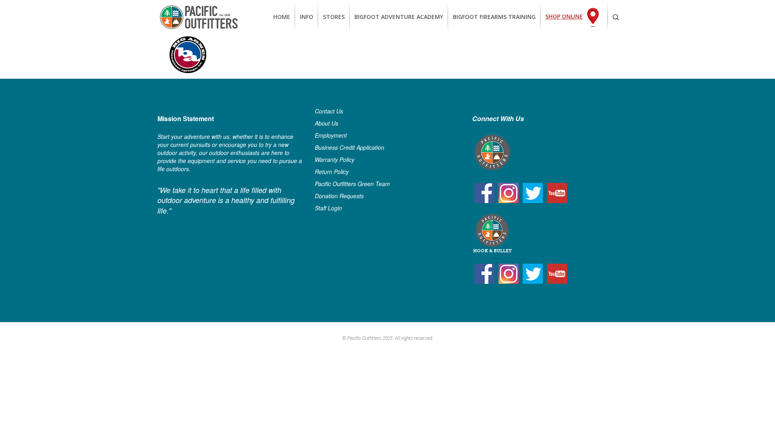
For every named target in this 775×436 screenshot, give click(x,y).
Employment (331, 135)
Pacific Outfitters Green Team (352, 184)
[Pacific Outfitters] (198, 17)
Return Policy (332, 172)
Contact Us (329, 111)
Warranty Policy (334, 159)
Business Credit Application (349, 147)
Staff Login (328, 208)
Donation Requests (339, 196)
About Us (326, 123)
